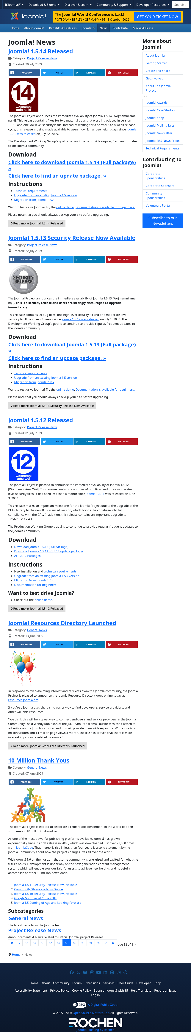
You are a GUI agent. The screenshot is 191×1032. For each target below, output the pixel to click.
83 (26, 943)
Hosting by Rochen (96, 1030)
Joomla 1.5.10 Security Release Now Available (45, 894)
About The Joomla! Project (158, 88)
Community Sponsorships (155, 195)
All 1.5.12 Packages (27, 556)
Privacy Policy (59, 990)
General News (37, 630)
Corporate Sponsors (160, 186)
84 (34, 943)
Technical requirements (30, 191)
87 (58, 943)
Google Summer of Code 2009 (35, 898)
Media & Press (143, 28)
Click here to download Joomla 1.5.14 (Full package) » (72, 165)
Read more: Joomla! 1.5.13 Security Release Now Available (53, 406)
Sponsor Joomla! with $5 (111, 990)
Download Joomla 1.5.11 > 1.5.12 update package (48, 551)
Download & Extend (43, 5)
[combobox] (180, 4)
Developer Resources (151, 5)
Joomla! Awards (156, 103)
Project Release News (42, 58)
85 (42, 943)
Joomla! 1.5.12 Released (40, 420)
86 (50, 943)
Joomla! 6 (88, 28)
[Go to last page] (113, 942)
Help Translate (141, 990)
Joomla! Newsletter (159, 133)
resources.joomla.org (23, 700)
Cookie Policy (81, 990)
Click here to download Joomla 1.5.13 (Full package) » (72, 347)
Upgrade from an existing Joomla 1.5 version (45, 195)
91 (90, 943)
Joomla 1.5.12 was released (80, 319)
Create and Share (158, 71)
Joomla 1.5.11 (95, 494)
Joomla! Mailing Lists (160, 125)
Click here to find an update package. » (57, 175)
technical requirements (60, 571)
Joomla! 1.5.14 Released (40, 51)
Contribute (120, 28)
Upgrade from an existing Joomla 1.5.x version (46, 576)
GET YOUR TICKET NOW (157, 16)
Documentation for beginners (35, 585)
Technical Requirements (162, 148)
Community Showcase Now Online (38, 889)
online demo (65, 207)
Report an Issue (165, 990)
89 (74, 943)
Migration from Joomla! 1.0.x (34, 200)
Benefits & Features (63, 28)
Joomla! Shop (155, 118)
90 (82, 943)
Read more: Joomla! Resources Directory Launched (48, 746)
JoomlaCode (24, 848)
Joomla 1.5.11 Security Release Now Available (45, 885)
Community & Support (113, 5)
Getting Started (156, 63)
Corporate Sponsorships (155, 176)
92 (98, 943)
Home (15, 28)
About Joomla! (34, 28)
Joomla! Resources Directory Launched (62, 623)
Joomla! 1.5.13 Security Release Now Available (71, 238)
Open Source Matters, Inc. (91, 1013)
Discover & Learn (77, 5)
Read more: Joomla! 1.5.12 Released (37, 609)
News (103, 28)
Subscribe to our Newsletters (162, 220)
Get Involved (154, 78)
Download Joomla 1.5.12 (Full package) (41, 547)
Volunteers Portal (158, 205)
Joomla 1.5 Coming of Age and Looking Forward (47, 903)
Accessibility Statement (31, 990)
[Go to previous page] (19, 942)
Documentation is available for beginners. (105, 207)
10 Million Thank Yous (38, 760)
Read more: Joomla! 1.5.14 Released (37, 223)
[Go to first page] (12, 942)
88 (66, 943)
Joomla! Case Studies (160, 110)
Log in (95, 995)
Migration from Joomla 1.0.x (34, 580)
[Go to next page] (106, 942)
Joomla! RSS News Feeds (163, 141)
